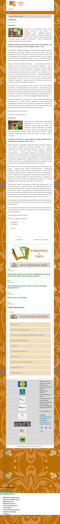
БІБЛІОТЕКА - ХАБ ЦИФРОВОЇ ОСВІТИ (20, 329)
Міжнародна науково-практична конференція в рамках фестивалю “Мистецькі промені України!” (28, 275)
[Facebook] (41, 428)
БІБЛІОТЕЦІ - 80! (15, 324)
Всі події (11, 312)
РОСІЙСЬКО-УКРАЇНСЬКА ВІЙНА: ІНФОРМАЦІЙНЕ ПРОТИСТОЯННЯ (27, 335)
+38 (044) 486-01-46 (45, 416)
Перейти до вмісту (5, 490)
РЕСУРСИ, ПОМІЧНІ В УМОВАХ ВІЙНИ (20, 340)
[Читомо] (22, 427)
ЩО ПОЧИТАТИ (14, 345)
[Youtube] (45, 428)
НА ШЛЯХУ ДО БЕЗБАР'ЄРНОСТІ (19, 351)
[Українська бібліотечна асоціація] (22, 403)
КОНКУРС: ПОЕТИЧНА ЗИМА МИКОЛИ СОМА (21, 362)
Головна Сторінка (13, 16)
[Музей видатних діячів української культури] (22, 419)
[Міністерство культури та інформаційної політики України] (22, 395)
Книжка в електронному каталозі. (18, 111)
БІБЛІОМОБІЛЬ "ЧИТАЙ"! (17, 367)
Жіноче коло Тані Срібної (17, 297)
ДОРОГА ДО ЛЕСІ (15, 356)
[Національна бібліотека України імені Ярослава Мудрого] (22, 435)
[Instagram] (49, 428)
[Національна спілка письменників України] (22, 410)
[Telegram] (41, 432)
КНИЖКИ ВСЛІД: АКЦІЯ (16, 372)
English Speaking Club (15, 307)
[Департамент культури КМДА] (22, 387)
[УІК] (22, 443)
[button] (10, 492)
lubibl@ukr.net (47, 411)
